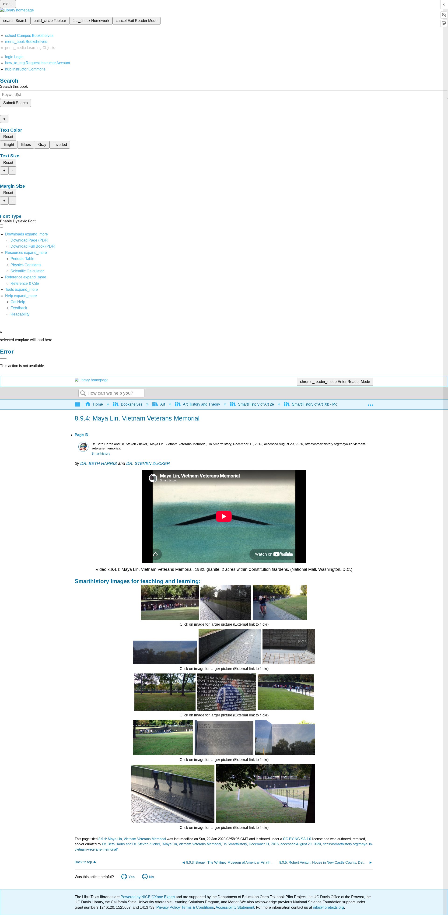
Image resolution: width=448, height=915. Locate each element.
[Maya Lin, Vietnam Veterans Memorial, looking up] (165, 646)
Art (162, 404)
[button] (18, 308)
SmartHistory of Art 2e (256, 404)
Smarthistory (100, 453)
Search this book (14, 86)
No (151, 877)
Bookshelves (131, 404)
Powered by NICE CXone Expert (148, 897)
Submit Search (15, 103)
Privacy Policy (168, 907)
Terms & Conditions (198, 907)
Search (83, 393)
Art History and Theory (201, 404)
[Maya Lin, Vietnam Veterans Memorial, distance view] (165, 692)
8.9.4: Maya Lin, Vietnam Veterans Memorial (132, 839)
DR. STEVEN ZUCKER (148, 463)
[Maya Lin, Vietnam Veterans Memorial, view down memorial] (225, 602)
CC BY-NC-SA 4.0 (297, 839)
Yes (131, 877)
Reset (8, 137)
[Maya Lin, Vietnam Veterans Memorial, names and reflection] (226, 692)
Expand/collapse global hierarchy (80, 404)
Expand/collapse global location (370, 403)
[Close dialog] (3, 358)
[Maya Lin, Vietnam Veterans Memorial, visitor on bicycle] (280, 602)
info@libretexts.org (328, 907)
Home (98, 404)
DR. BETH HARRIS (98, 463)
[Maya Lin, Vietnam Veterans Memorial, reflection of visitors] (172, 794)
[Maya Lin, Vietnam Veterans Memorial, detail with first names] (224, 737)
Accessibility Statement (235, 907)
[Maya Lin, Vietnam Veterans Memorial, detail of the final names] (288, 646)
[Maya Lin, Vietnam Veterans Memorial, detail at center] (285, 737)
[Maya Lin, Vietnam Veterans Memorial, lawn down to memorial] (163, 737)
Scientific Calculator (27, 271)
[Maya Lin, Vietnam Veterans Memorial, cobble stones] (230, 646)
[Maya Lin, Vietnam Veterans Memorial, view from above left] (265, 793)
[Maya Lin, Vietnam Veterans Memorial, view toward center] (286, 692)
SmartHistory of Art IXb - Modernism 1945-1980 (331, 404)
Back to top (83, 862)
